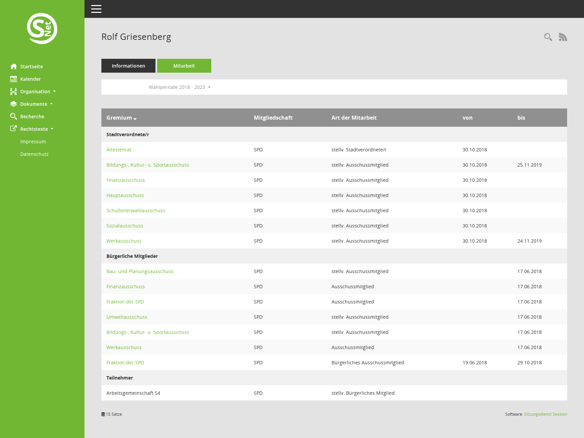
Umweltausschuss (126, 317)
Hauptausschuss (125, 195)
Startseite (31, 66)
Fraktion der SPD (125, 301)
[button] (42, 91)
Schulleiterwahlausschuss (135, 210)
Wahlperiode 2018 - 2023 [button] (177, 87)
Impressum (33, 141)
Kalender (30, 79)
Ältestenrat (118, 149)
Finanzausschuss (125, 180)
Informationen (128, 66)
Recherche (32, 116)
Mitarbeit (184, 66)
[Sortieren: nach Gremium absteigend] (135, 117)
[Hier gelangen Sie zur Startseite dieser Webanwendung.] (42, 29)
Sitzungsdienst (545, 414)
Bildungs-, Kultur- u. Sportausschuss (147, 165)
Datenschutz (34, 154)
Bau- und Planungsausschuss (139, 271)
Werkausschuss (124, 241)
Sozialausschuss (124, 225)
